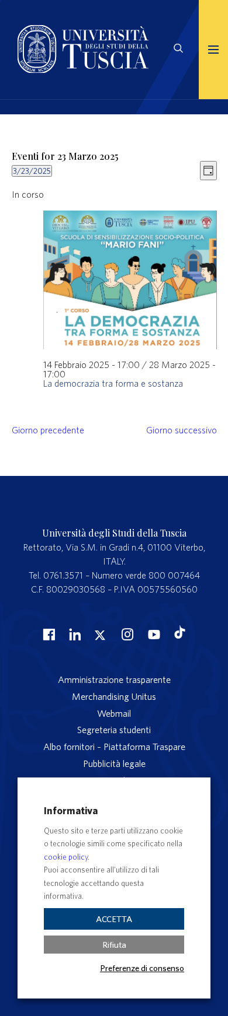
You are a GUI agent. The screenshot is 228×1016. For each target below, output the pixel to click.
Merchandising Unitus (114, 696)
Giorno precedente (48, 430)
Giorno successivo (181, 430)
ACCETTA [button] (114, 919)
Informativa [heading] (71, 810)
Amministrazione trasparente (114, 679)
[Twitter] (100, 634)
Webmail (114, 713)
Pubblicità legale (114, 763)
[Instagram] (126, 634)
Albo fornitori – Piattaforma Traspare (114, 746)
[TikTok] (179, 635)
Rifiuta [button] (114, 945)
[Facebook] (47, 634)
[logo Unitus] (83, 69)
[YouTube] (152, 634)
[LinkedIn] (74, 634)
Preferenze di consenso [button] (142, 967)
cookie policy (66, 857)
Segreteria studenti (114, 729)
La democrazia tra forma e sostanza (113, 383)
